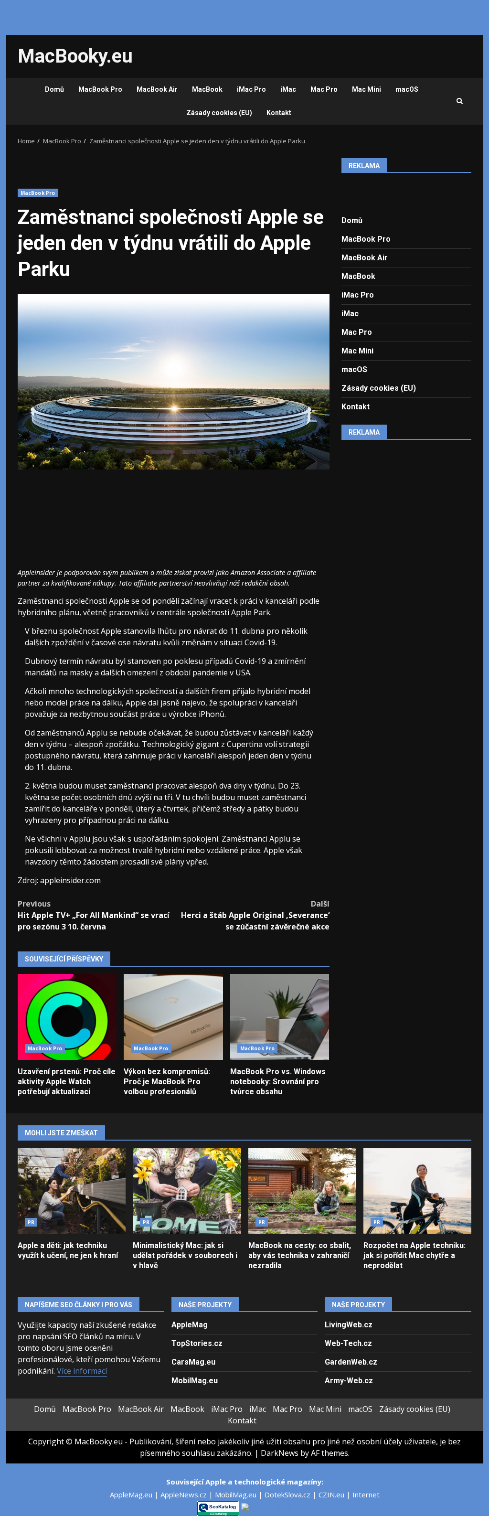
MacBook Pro (100, 89)
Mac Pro (324, 89)
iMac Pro (251, 89)
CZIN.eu (332, 1494)
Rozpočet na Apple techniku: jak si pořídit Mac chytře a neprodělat (417, 1191)
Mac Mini (366, 89)
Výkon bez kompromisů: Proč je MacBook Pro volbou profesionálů (173, 1017)
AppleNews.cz (184, 1494)
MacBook (207, 89)
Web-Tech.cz (348, 1343)
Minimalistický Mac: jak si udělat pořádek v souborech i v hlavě (187, 1191)
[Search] (460, 101)
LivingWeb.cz (348, 1324)
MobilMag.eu (194, 1380)
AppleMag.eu (132, 1494)
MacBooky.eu (75, 56)
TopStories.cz (197, 1343)
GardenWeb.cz (351, 1362)
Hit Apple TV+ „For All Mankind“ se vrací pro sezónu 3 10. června (94, 915)
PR (31, 1222)
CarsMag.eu (193, 1362)
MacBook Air (157, 89)
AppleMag (189, 1324)
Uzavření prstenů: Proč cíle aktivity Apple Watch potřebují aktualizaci (67, 1017)
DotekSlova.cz (288, 1494)
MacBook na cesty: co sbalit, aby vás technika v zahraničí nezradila (302, 1191)
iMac (288, 89)
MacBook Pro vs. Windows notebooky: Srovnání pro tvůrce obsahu (279, 1017)
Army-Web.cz (349, 1380)
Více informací (82, 1371)
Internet (366, 1494)
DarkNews (279, 1453)
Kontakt (278, 113)
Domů (54, 89)
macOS (406, 89)
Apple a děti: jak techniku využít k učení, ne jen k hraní (72, 1191)
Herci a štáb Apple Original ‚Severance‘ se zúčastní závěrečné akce (255, 915)
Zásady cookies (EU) (219, 113)
